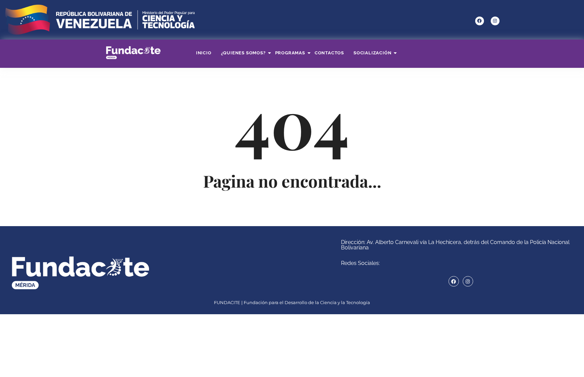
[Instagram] (495, 21)
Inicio (204, 52)
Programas (290, 52)
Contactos (329, 52)
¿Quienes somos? (243, 52)
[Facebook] (479, 21)
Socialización (372, 52)
